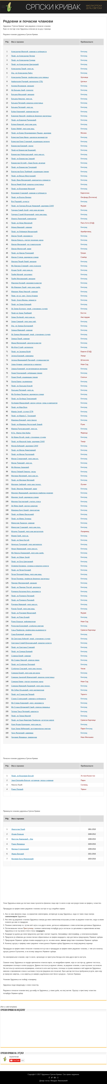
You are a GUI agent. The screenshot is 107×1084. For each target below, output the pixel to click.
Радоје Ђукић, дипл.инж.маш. (23, 609)
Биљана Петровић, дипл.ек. (22, 107)
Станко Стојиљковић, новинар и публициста (28, 699)
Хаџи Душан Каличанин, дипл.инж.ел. (26, 724)
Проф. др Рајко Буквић (20, 617)
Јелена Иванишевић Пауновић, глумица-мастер (30, 360)
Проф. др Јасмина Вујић (21, 352)
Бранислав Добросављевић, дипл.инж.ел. (28, 154)
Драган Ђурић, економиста (21, 236)
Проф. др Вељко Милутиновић (23, 176)
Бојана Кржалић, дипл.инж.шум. (24, 124)
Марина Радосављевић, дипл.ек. (24, 429)
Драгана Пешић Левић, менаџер (23, 262)
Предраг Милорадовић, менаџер (24, 583)
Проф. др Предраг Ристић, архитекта (26, 587)
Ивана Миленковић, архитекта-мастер (26, 343)
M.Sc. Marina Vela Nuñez (21, 433)
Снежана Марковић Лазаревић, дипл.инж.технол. (30, 686)
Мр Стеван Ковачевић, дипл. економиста (27, 703)
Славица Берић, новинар (21, 656)
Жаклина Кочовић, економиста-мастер (26, 283)
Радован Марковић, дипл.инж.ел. (24, 604)
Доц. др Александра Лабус (22, 73)
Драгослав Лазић (18, 829)
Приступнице (28, 928)
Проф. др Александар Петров (23, 56)
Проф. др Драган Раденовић (22, 253)
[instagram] (58, 1077)
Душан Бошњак (17, 834)
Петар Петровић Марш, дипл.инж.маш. (26, 574)
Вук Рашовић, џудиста (20, 201)
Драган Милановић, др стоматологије (26, 244)
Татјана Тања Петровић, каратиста (24, 711)
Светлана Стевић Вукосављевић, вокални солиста (31, 643)
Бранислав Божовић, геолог (22, 146)
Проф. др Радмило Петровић (22, 596)
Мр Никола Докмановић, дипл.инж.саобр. (27, 553)
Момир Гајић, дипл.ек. (20, 536)
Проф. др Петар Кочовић (21, 570)
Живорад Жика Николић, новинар (24, 292)
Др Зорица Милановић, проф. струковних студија (30, 334)
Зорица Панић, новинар (20, 339)
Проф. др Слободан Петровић (23, 664)
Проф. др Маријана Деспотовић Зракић (26, 424)
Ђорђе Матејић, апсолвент (21, 274)
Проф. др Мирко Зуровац (21, 519)
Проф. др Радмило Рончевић (22, 600)
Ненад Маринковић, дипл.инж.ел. (24, 549)
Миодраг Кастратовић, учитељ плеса (26, 502)
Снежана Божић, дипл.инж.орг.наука (25, 673)
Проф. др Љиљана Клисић (21, 386)
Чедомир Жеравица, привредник (24, 737)
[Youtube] (55, 1077)
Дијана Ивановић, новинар (21, 227)
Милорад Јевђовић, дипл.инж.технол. (26, 484)
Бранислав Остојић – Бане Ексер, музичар (28, 163)
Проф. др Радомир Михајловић (23, 613)
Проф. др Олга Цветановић (22, 562)
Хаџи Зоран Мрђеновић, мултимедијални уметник (31, 729)
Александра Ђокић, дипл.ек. (22, 69)
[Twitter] (52, 1077)
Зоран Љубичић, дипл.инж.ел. (23, 317)
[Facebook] (49, 1077)
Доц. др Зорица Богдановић (22, 326)
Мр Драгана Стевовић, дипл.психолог (26, 266)
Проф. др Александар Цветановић (25, 64)
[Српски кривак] (53, 6)
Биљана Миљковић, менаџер (22, 94)
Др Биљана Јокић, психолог (22, 90)
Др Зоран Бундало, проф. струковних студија (29, 309)
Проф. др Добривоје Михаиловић (24, 232)
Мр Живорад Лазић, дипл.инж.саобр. (26, 287)
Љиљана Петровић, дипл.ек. (22, 390)
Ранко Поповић (17, 789)
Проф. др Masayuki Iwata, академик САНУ (28, 442)
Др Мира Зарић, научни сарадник (24, 506)
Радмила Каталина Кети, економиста (26, 591)
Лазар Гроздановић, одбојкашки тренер (26, 373)
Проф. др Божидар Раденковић (23, 120)
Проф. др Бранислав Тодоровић (24, 167)
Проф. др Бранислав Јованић (23, 159)
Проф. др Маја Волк (19, 407)
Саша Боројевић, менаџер (21, 634)
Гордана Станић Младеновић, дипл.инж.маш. (29, 214)
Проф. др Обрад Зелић (20, 557)
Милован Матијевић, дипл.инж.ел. (24, 476)
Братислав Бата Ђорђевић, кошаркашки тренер (30, 172)
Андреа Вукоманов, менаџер (22, 86)
